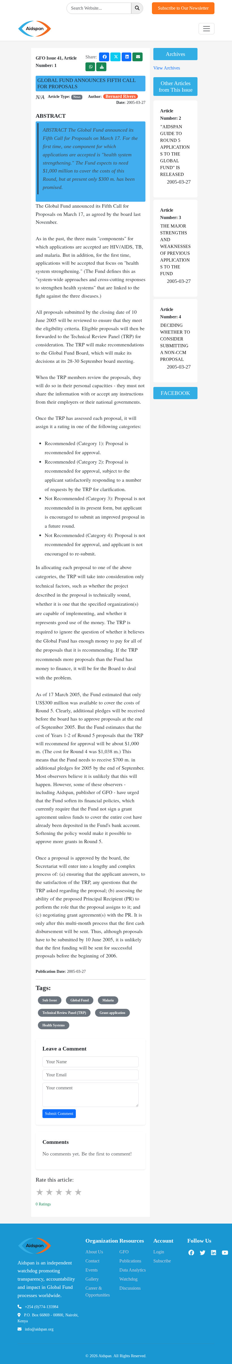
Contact (92, 1260)
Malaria (108, 1000)
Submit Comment (59, 1114)
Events (91, 1270)
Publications (130, 1260)
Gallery (92, 1279)
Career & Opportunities (97, 1291)
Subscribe (162, 1260)
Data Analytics (132, 1270)
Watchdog (128, 1279)
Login (158, 1251)
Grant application (112, 1013)
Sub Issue (49, 1000)
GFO (124, 1251)
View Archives (166, 68)
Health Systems (53, 1025)
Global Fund (79, 1000)
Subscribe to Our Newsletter (183, 8)
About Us (94, 1251)
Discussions (130, 1288)
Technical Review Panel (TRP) (64, 1013)
